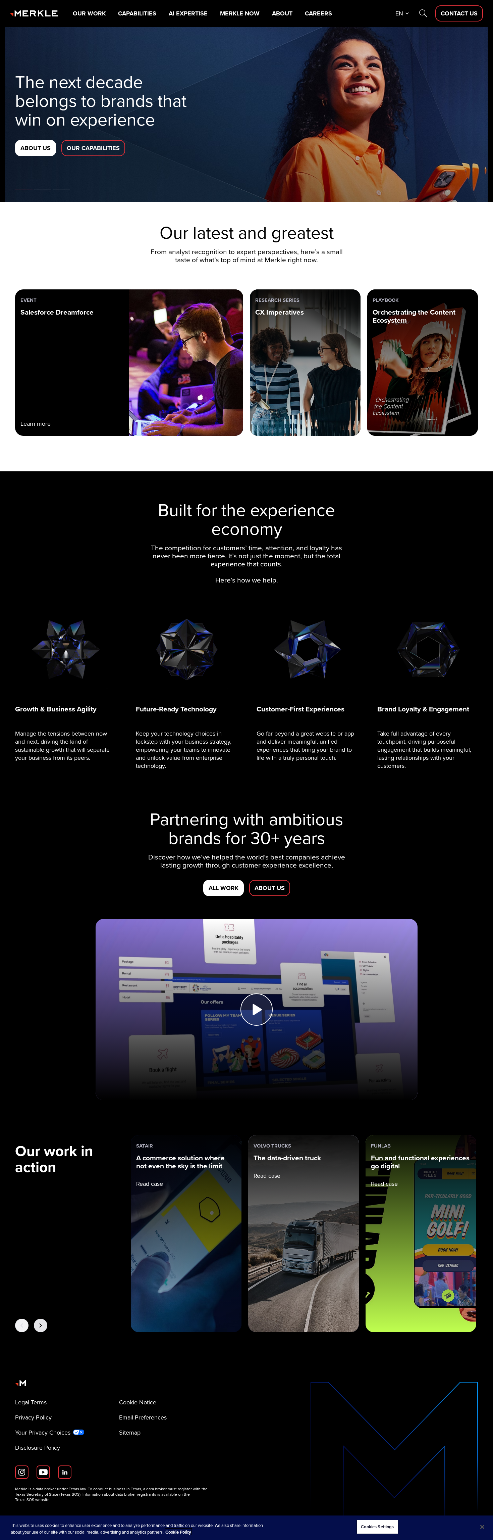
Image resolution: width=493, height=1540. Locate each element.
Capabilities (137, 13)
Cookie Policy (178, 1532)
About (282, 13)
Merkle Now (240, 13)
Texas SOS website (32, 1499)
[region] (246, 1527)
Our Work (89, 13)
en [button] (399, 13)
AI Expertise (188, 13)
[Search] (423, 13)
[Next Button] (40, 1325)
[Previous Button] (22, 1325)
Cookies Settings (377, 1527)
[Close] (482, 1527)
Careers (318, 13)
